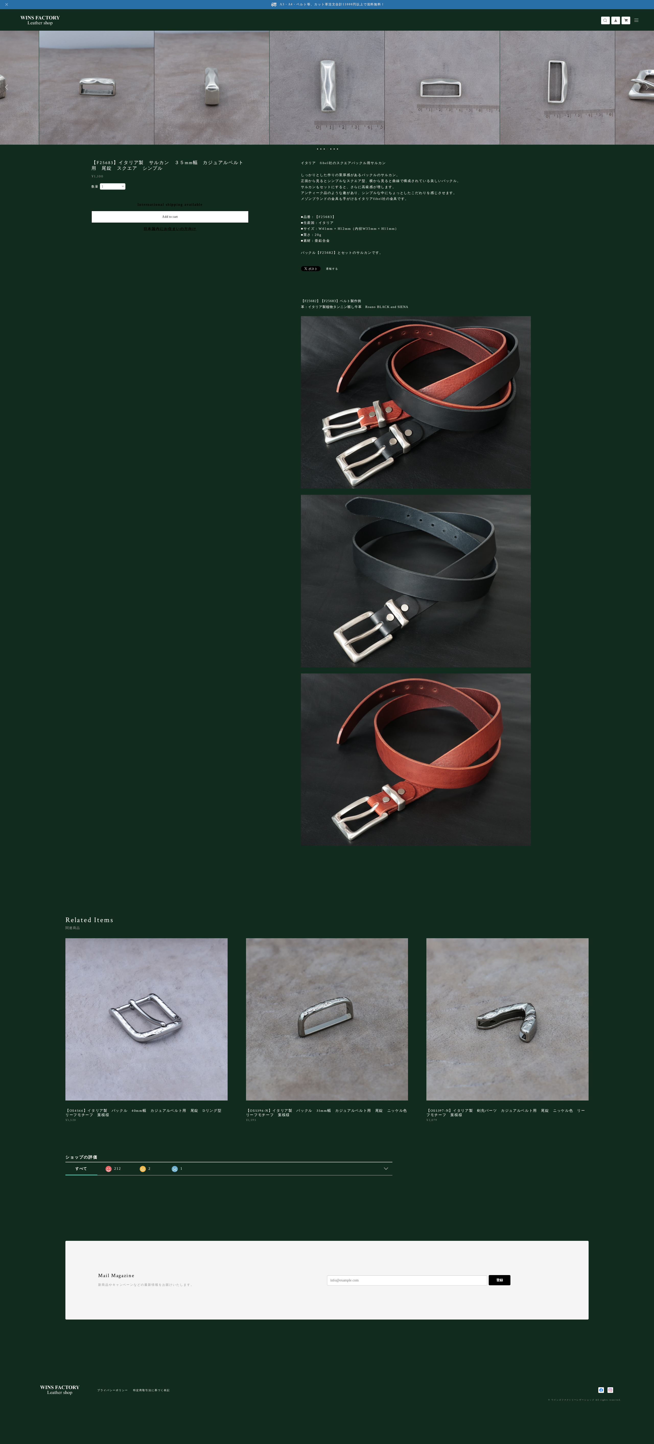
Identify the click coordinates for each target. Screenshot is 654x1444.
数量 (95, 186)
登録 (499, 1280)
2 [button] (320, 149)
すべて (81, 1169)
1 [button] (317, 149)
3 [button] (324, 149)
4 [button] (327, 149)
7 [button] (337, 149)
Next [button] (646, 87)
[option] (96, 87)
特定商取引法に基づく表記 (151, 1390)
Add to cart (170, 217)
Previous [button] (7, 87)
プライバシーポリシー (112, 1390)
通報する (332, 268)
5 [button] (330, 149)
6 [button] (334, 149)
